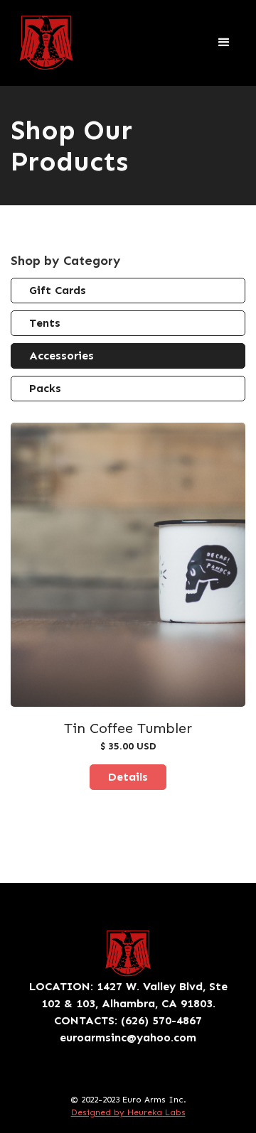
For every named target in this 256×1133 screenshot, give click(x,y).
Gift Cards (57, 290)
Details (128, 777)
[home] (46, 42)
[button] (224, 42)
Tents (44, 323)
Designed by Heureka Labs (128, 1112)
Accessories (61, 355)
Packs (45, 388)
